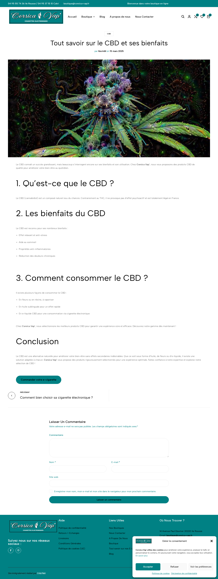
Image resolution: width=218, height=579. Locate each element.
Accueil (72, 16)
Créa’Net (41, 573)
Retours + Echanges (69, 533)
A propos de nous (120, 16)
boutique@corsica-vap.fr (76, 3)
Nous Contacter (144, 16)
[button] (211, 541)
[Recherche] (183, 17)
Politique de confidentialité (72, 528)
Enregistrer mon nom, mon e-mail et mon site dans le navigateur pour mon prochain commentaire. (105, 491)
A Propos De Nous (118, 538)
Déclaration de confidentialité (184, 573)
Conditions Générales (70, 543)
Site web (53, 477)
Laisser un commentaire (109, 499)
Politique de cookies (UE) (72, 548)
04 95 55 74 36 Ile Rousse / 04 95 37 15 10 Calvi (33, 3)
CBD (109, 34)
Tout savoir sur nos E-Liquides (124, 548)
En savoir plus (142, 556)
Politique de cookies (161, 573)
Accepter (148, 566)
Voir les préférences (200, 566)
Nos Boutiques (116, 528)
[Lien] (10, 550)
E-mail (115, 462)
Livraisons (64, 538)
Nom (52, 462)
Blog (102, 16)
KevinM (102, 51)
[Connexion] (189, 17)
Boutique (86, 16)
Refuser (174, 566)
